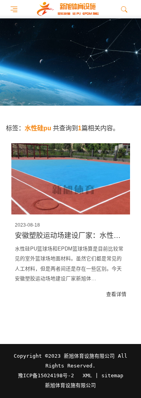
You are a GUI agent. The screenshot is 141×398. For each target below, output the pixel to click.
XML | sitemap (103, 375)
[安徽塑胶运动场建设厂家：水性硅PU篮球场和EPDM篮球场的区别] (70, 178)
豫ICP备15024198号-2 (46, 375)
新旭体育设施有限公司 (70, 385)
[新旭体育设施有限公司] (67, 9)
